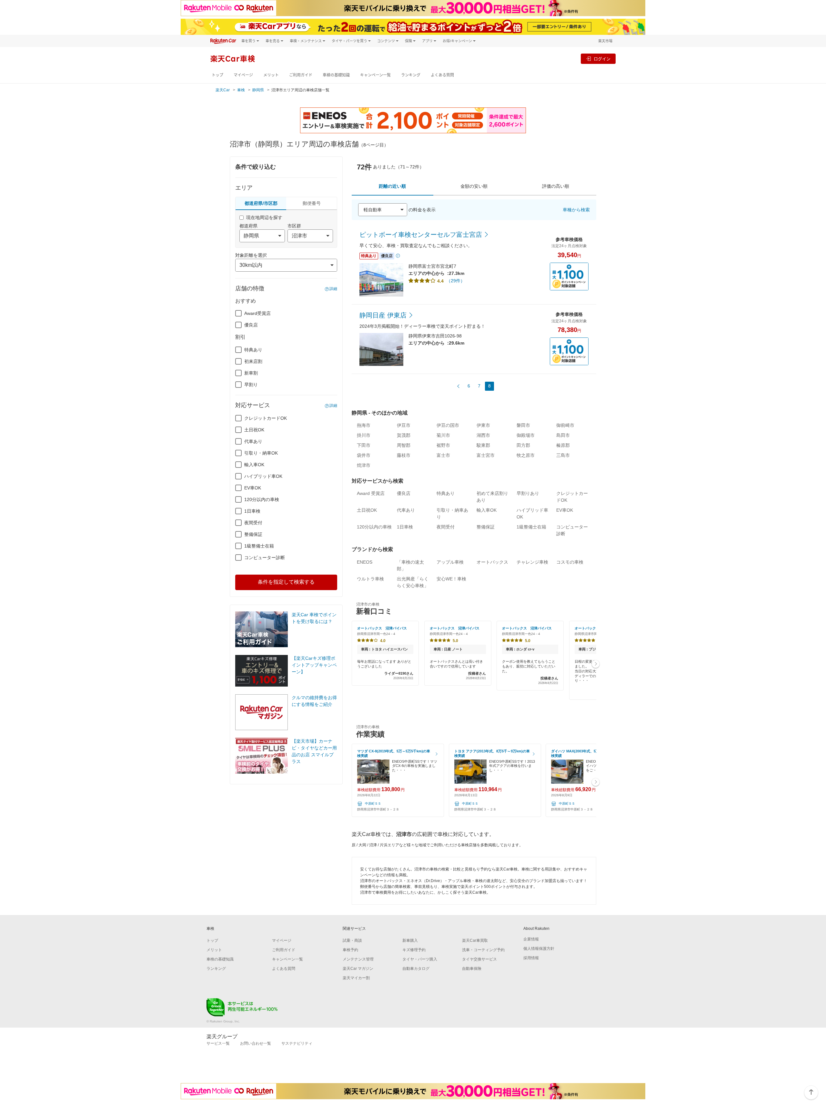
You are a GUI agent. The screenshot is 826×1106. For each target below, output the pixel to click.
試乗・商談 (352, 940)
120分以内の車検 (261, 499)
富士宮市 (486, 455)
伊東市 (483, 425)
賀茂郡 (403, 435)
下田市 (363, 445)
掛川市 (363, 435)
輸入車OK (254, 464)
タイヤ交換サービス (479, 959)
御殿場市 (526, 435)
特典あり (253, 349)
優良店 (251, 324)
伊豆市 (403, 425)
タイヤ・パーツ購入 (419, 959)
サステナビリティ (296, 1043)
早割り (251, 384)
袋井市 (363, 455)
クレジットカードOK (265, 418)
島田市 (563, 435)
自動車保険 (471, 968)
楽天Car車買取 (475, 940)
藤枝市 (403, 455)
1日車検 (252, 511)
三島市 (563, 455)
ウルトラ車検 (370, 578)
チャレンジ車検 (532, 562)
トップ (217, 75)
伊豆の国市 (448, 425)
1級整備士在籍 (259, 545)
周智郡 (403, 445)
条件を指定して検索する (286, 582)
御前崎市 (565, 425)
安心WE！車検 (451, 578)
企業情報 (531, 939)
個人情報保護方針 (538, 948)
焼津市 (363, 465)
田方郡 (523, 445)
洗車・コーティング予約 (483, 950)
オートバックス (492, 562)
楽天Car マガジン (358, 968)
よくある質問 (442, 75)
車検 (241, 90)
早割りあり (528, 493)
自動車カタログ (415, 968)
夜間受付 (253, 522)
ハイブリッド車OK (263, 476)
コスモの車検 (569, 562)
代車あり (253, 441)
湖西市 (483, 435)
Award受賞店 (257, 313)
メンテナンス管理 (358, 959)
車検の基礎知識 (336, 75)
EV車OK (252, 487)
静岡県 (258, 90)
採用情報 (531, 958)
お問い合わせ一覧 (255, 1043)
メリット (271, 75)
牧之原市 (526, 455)
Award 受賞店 (371, 493)
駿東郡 (483, 445)
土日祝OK (254, 429)
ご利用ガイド (300, 75)
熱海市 (363, 425)
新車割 (251, 373)
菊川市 (443, 435)
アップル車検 (450, 562)
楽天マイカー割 (356, 978)
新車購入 (410, 940)
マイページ (243, 75)
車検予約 (350, 950)
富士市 (443, 455)
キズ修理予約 (414, 950)
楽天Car (223, 90)
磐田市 (523, 425)
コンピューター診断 (264, 557)
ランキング (410, 75)
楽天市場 (605, 40)
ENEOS (364, 562)
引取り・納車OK (261, 453)
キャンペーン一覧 (375, 75)
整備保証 (253, 534)
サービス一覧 (218, 1043)
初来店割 (253, 361)
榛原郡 (563, 445)
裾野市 (443, 445)
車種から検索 (576, 209)
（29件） (455, 280)
